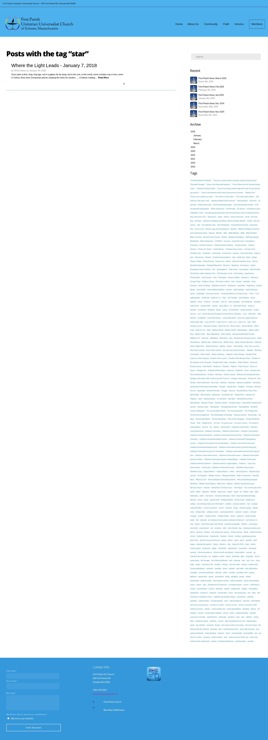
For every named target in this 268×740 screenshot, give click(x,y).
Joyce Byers (223, 306)
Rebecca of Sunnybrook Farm (248, 375)
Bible (243, 233)
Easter (228, 261)
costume (253, 512)
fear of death (232, 528)
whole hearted (216, 637)
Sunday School (235, 403)
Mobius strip (205, 342)
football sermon (203, 536)
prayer (198, 585)
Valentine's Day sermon (245, 467)
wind (225, 637)
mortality (218, 569)
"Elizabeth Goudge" (197, 185)
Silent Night (194, 395)
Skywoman (216, 395)
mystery (232, 569)
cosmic (245, 512)
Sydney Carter (202, 407)
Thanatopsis (214, 407)
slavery (201, 613)
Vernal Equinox (241, 472)
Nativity (222, 346)
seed (226, 601)
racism (245, 585)
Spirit (200, 399)
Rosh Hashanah (203, 383)
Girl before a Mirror (223, 282)
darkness (240, 516)
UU (210, 427)
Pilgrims (234, 366)
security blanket (217, 601)
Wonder (207, 488)
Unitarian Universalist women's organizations (221, 459)
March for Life (224, 326)
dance (233, 516)
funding (238, 536)
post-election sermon (221, 581)
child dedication (196, 508)
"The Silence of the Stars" (224, 197)
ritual (254, 593)
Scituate (222, 387)
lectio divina (194, 560)
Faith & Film (233, 269)
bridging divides (227, 500)
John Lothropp (234, 302)
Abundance (212, 217)
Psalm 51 (230, 370)
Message (10, 693)
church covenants (210, 508)
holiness (223, 544)
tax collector (200, 625)
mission (244, 564)
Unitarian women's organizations (224, 463)
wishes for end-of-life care (238, 637)
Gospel (238, 282)
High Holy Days (252, 290)
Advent (226, 217)
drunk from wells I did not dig (212, 524)
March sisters (235, 326)
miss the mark (234, 564)
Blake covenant (196, 237)
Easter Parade (208, 261)
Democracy (199, 257)
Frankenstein (195, 277)
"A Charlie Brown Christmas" (201, 180)
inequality (252, 548)
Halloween (232, 286)
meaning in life (207, 564)
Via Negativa (202, 476)
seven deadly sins (218, 609)
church (221, 508)
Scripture (241, 387)
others (225, 573)
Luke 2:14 (242, 322)
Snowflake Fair (227, 395)
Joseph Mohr (205, 306)
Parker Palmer (243, 362)
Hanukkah (241, 286)
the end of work (251, 625)
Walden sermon (215, 476)
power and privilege (251, 581)
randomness (254, 585)
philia (227, 577)
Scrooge (249, 387)
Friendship (222, 277)
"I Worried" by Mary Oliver (205, 189)
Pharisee (225, 366)
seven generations (234, 609)
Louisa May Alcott (229, 318)
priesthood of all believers (217, 585)
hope (247, 544)
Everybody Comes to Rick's (200, 269)
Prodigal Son (201, 370)
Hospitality (200, 294)
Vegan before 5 (209, 472)
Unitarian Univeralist (212, 431)
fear (240, 528)
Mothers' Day (228, 342)
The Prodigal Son (251, 411)
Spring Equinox (209, 399)
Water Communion (244, 476)
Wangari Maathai (228, 476)
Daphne (236, 253)
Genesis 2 (254, 277)
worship (250, 641)
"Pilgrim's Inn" (250, 193)
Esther (253, 265)
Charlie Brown (218, 249)
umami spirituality (196, 633)
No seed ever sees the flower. (234, 350)
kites (242, 556)
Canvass (227, 241)
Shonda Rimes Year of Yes (247, 391)
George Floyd (195, 282)
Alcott (247, 217)
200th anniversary (204, 205)
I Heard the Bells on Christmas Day (234, 294)
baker (202, 496)
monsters (209, 569)
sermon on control (217, 605)
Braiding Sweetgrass (236, 237)
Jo (231, 306)
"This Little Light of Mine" (245, 197)
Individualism (195, 298)
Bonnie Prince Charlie (211, 237)
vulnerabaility (237, 633)
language (249, 556)
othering (218, 573)
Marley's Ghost (217, 330)
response (212, 593)
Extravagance (222, 269)
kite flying (235, 556)
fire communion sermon (220, 532)
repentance (194, 593)
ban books (209, 496)
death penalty (250, 516)
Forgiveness (249, 273)
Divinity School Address (222, 257)
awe (251, 492)
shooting (245, 609)
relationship (235, 589)
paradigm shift (242, 573)
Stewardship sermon (245, 399)
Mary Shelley (226, 334)
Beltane (219, 233)
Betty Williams (234, 233)
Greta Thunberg (204, 286)
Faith (226, 24)
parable (232, 573)
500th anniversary (217, 209)
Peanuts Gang (195, 366)
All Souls (198, 221)
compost (238, 512)
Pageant (229, 354)
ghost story (194, 540)
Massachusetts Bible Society (243, 334)
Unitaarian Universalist (240, 427)
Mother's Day (217, 342)
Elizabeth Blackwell (214, 265)
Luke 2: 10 (232, 322)
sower (232, 613)
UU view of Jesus (240, 423)
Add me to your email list (22, 718)
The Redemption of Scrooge (221, 415)
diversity (203, 520)
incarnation (243, 548)
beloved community (222, 496)
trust (257, 629)
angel (236, 492)
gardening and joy (249, 536)
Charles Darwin (241, 245)
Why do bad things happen (247, 480)
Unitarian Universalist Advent (201, 435)
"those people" (242, 201)
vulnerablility (248, 633)
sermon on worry (196, 609)
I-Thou (251, 294)
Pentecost (217, 366)
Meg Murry (224, 338)
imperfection (232, 548)
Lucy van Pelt (210, 322)
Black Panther (251, 233)
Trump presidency (252, 419)
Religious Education (239, 379)
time (220, 629)
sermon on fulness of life (247, 605)
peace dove (202, 577)
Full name (11, 671)
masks (197, 564)
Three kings (252, 415)
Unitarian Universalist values (230, 455)
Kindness (211, 310)
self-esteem (255, 601)
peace (211, 577)
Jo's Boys (215, 302)
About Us (193, 24)
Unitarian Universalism (249, 431)
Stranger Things (207, 403)
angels (229, 492)
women (214, 641)
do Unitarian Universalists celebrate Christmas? (226, 520)
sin (259, 609)
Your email (11, 681)
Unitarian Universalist (248, 459)
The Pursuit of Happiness (199, 415)
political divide (206, 581)
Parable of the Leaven (218, 358)
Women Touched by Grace (244, 484)
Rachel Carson (229, 375)
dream (197, 524)
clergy (235, 508)
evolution (218, 528)
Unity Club (251, 463)
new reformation (251, 569)
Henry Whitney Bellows (216, 290)
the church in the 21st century (233, 625)
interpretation (240, 552)
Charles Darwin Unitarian (223, 245)
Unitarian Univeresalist (230, 431)
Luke (249, 322)
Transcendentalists (219, 419)
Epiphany (235, 265)
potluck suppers (236, 581)
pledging (234, 577)
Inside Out (205, 298)
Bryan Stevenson (206, 241)
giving (224, 540)
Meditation (214, 338)
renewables (253, 589)
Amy (198, 225)
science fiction (203, 601)
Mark (209, 330)
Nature (229, 346)
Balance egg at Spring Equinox (217, 229)
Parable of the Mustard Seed (239, 358)
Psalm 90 (239, 370)
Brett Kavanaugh (252, 237)
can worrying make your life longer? (210, 504)
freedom (223, 536)
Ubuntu (216, 427)
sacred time (241, 597)
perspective (219, 577)
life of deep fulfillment (219, 560)
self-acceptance (235, 601)
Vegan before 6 (222, 472)
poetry (248, 577)
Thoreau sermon (240, 415)
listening (237, 560)
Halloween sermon (219, 286)
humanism (206, 548)
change (254, 504)
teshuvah (210, 625)
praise (192, 585)
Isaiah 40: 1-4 (216, 298)
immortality (222, 548)
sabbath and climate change (224, 597)
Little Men (252, 314)
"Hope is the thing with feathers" (218, 185)
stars (238, 617)
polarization (194, 581)
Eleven (255, 261)
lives (243, 560)
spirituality (222, 617)
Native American (212, 346)
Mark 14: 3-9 (200, 330)
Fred (215, 277)
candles (228, 504)
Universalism (195, 467)
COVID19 (218, 241)
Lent (199, 314)
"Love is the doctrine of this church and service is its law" (222, 193)
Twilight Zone (207, 423)
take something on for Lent (235, 621)
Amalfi (249, 221)
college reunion (212, 512)
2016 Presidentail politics (222, 205)
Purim (246, 370)
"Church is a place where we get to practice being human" (235, 180)
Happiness (251, 286)
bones (200, 500)
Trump (192, 423)
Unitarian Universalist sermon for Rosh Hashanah (237, 447)
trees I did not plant (247, 629)
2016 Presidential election (243, 205)
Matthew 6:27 (195, 338)
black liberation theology (246, 496)
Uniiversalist (225, 427)
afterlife (213, 492)
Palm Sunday (239, 354)
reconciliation (202, 589)
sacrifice (250, 597)
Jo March (207, 302)
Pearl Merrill (207, 366)
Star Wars (231, 399)
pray (204, 585)
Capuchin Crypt (238, 241)
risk (249, 593)
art (241, 492)
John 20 (224, 302)
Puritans (210, 375)
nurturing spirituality (206, 573)
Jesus (200, 302)
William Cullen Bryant (207, 484)
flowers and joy (236, 532)
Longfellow (202, 318)
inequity (193, 552)
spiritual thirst (212, 617)
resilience (204, 593)
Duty (234, 257)
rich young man (240, 593)
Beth (225, 233)
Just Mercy (202, 310)
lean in (257, 556)
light (230, 560)
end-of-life (194, 528)
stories (256, 617)
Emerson (226, 265)
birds (233, 496)
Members (257, 24)
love (252, 560)
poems (241, 577)
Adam (220, 217)
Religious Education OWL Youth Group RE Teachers (210, 379)
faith (224, 528)
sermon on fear (231, 605)
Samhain (231, 383)
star (242, 617)
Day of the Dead (247, 253)
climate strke (200, 512)
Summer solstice (221, 403)
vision (228, 633)
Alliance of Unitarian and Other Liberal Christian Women (224, 221)
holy (229, 544)
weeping (206, 637)
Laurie (224, 310)
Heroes (229, 290)
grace (242, 540)
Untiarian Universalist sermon (223, 467)
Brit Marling (194, 241)
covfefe (200, 516)
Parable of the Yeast (220, 362)
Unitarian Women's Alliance (200, 463)
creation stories (223, 516)
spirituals (231, 617)
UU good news (227, 423)
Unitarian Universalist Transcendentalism (213, 443)
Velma (232, 472)
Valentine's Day (196, 472)
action (198, 492)
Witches (230, 484)
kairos (228, 556)
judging (215, 556)
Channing (194, 245)
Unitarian (242, 463)
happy (192, 544)
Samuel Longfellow (244, 383)
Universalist (206, 467)
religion (244, 589)
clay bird (228, 508)
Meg (231, 338)
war (255, 633)
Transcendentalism (203, 419)
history (215, 544)
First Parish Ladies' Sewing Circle (203, 273)
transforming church (230, 629)
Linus (245, 314)
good (236, 540)
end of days (253, 524)
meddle (217, 564)
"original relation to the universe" (223, 201)
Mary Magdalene (213, 334)
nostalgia (193, 573)
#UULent (253, 201)
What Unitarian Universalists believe (222, 480)
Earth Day (241, 257)
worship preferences (226, 641)
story (192, 621)
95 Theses (241, 209)
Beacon (212, 233)
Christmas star (195, 253)
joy (210, 556)
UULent (205, 427)
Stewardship (195, 403)
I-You (257, 294)
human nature (195, 548)
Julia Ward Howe (239, 306)
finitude (207, 532)
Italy (224, 298)
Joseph (215, 306)
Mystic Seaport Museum (244, 342)
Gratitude (246, 282)
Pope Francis (243, 366)
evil (211, 528)
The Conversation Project (216, 411)
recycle (211, 589)
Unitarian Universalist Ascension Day (228, 435)
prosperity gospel (235, 585)
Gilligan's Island (208, 282)
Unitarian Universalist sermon (206, 455)
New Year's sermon (252, 346)
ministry (225, 564)
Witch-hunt (221, 484)
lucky (258, 560)
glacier (230, 540)
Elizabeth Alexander (197, 265)
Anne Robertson (223, 225)
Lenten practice (246, 310)
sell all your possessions (199, 605)
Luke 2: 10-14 (221, 322)
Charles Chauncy (205, 245)
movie (225, 569)
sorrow (225, 613)
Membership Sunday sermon (245, 338)
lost (248, 560)
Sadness (223, 383)
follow (246, 532)
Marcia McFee (247, 326)
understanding (210, 633)
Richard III (252, 379)
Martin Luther (200, 334)
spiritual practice (242, 613)
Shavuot (232, 391)
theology (213, 629)
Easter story (220, 261)
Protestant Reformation (216, 370)
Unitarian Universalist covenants (242, 443)
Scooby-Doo (231, 387)
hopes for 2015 (238, 544)
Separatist (201, 391)
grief (255, 540)
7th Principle (230, 209)
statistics (249, 617)
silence (253, 609)
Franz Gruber (207, 277)
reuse (230, 593)
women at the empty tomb (200, 641)
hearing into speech (203, 544)
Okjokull (250, 350)
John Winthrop (246, 302)
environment (204, 528)
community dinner (227, 512)
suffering (213, 621)
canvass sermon (239, 504)
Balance (234, 229)
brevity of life (214, 500)
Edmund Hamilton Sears (241, 261)
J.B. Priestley (232, 298)
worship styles (240, 641)
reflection (219, 589)
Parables (232, 362)
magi (192, 564)
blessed (193, 500)
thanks (217, 625)
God (232, 282)
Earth (248, 257)
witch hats (254, 637)
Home (179, 24)
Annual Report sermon (239, 225)
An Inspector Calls (209, 225)
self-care (246, 601)
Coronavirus (226, 253)
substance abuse (201, 621)
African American (237, 217)
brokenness (250, 500)
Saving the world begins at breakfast (204, 387)
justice (222, 556)
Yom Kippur (238, 488)
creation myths (210, 516)
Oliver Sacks (205, 354)
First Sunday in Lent (224, 273)
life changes (205, 560)
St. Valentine (221, 399)
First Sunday (238, 273)
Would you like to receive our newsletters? (26, 714)
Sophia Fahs (239, 395)
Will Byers (194, 484)
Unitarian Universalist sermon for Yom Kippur (207, 451)
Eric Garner (244, 265)
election (244, 524)
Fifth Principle (255, 269)
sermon (207, 609)
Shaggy (224, 391)
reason (192, 589)
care (248, 504)
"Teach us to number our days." (202, 197)
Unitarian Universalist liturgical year (203, 447)
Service (239, 24)
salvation (193, 601)
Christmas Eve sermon (234, 249)
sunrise (220, 621)
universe (220, 633)
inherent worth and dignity (223, 552)
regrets (226, 589)
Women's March (196, 488)
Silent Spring (205, 395)
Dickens (208, 257)
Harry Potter (201, 290)
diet (197, 520)
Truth (198, 423)
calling (192, 504)
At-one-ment (199, 229)
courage (193, 516)
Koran (218, 310)
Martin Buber (242, 330)
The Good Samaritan (235, 411)
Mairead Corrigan (210, 326)
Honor (192, 294)
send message (33, 727)
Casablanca (249, 241)
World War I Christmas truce (221, 488)
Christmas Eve (249, 249)
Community (211, 24)
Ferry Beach (243, 269)
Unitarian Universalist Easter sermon (213, 439)
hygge (214, 548)
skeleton (193, 613)
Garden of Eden (234, 277)
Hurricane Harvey (212, 294)
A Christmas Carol (253, 209)
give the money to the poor (210, 540)
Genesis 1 (245, 277)
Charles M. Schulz (205, 249)
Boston (224, 237)
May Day (205, 338)
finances (199, 532)
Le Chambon (234, 310)
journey (249, 552)
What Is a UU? (201, 480)
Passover (253, 362)
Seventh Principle (213, 391)
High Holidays (238, 290)
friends (230, 536)
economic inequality (232, 524)
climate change (245, 508)
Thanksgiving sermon (229, 407)
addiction (205, 492)
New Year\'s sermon (213, 350)
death (192, 520)
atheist (245, 492)
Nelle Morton (238, 346)
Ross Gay (214, 383)
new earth (240, 569)
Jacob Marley (244, 298)
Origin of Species (218, 354)
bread (206, 500)
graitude (249, 540)
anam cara (222, 492)
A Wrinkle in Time (196, 213)
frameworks (214, 536)
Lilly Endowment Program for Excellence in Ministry (221, 314)
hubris (253, 544)
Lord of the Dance (214, 318)
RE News (218, 375)
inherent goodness (205, 552)
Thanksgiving (244, 407)
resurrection (222, 593)
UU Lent (217, 423)
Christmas (206, 253)
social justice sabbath (213, 613)
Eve (213, 269)
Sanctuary (256, 383)
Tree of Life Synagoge (236, 419)
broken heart (239, 500)
